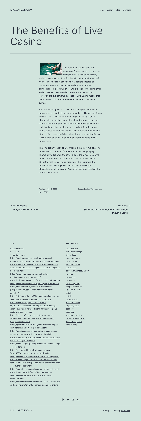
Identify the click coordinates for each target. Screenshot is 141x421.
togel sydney (71, 325)
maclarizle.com (21, 9)
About (110, 10)
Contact (127, 10)
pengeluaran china (74, 287)
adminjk (44, 192)
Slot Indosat (71, 255)
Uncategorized (96, 189)
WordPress (125, 410)
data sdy (69, 309)
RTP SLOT (14, 252)
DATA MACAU (72, 249)
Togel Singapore (17, 255)
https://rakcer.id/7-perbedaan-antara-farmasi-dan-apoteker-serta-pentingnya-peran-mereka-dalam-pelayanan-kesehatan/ (32, 318)
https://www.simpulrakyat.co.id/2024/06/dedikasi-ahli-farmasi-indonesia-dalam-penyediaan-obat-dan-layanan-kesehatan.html (35, 267)
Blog (118, 10)
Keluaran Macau (17, 249)
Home (102, 10)
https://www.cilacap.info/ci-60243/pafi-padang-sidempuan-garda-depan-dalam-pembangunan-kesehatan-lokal (31, 375)
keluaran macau (73, 302)
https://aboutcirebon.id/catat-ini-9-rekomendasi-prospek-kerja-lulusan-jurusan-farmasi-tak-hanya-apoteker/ (32, 290)
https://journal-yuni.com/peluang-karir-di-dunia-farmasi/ (34, 369)
